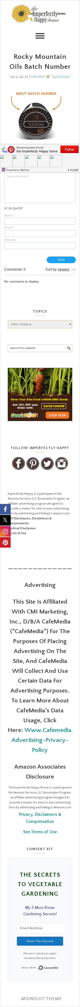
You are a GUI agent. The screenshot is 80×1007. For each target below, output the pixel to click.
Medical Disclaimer (22, 528)
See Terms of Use (40, 831)
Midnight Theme (41, 998)
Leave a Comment (61, 77)
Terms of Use (17, 533)
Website (10, 239)
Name (9, 215)
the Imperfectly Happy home (40, 22)
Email (9, 227)
